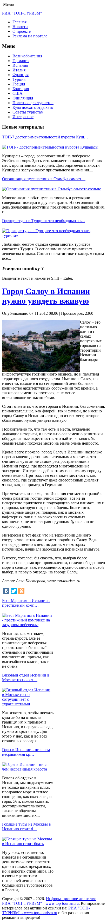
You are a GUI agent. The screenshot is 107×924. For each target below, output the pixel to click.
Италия (18, 70)
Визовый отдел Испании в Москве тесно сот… (25, 677)
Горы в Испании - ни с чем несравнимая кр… (26, 751)
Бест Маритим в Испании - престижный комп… (26, 602)
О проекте (21, 31)
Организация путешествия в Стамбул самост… (43, 179)
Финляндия (22, 98)
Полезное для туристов (33, 103)
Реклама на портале (29, 36)
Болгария (20, 88)
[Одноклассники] (21, 591)
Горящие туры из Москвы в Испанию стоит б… (26, 826)
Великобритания (27, 56)
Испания (20, 65)
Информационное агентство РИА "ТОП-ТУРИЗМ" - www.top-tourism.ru (49, 901)
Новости (20, 26)
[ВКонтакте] (6, 591)
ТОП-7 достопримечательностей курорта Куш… (45, 137)
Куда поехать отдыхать (32, 107)
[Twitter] (14, 591)
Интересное (23, 117)
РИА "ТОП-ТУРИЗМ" (22, 13)
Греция (18, 84)
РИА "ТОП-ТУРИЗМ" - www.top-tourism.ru (46, 910)
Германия (20, 60)
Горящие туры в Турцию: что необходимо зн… (43, 220)
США (17, 93)
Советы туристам (27, 112)
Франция (20, 74)
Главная (19, 22)
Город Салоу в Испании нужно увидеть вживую (46, 295)
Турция (18, 79)
